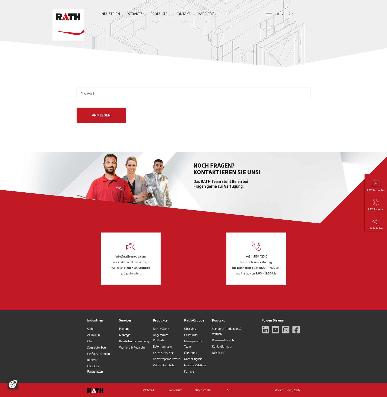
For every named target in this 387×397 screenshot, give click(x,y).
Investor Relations (195, 365)
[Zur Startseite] (67, 13)
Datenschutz (202, 390)
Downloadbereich (223, 340)
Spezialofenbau (96, 347)
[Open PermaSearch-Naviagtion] (291, 14)
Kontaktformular (222, 346)
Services (135, 14)
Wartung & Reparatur (132, 347)
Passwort (87, 94)
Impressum (175, 390)
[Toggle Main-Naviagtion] (269, 14)
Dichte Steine (161, 328)
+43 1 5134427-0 (256, 256)
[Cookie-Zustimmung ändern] (13, 384)
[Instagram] (285, 329)
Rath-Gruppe (194, 320)
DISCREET (218, 352)
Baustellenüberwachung (134, 341)
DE (278, 14)
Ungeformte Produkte (160, 337)
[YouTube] (275, 329)
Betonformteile (162, 346)
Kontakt (183, 14)
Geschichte (190, 335)
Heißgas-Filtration (98, 353)
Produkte (159, 14)
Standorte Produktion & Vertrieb (226, 331)
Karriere (206, 14)
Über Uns (190, 328)
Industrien (110, 14)
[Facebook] (296, 329)
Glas (89, 341)
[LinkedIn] (265, 329)
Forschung (190, 352)
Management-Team (193, 343)
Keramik (92, 360)
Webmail (148, 390)
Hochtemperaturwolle (166, 359)
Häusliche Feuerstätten (95, 369)
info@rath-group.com (130, 256)
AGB (229, 390)
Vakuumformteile (163, 365)
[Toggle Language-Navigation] (282, 14)
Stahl (90, 328)
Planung (124, 328)
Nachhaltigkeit (193, 359)
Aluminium (94, 335)
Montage (124, 335)
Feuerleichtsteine (163, 352)
